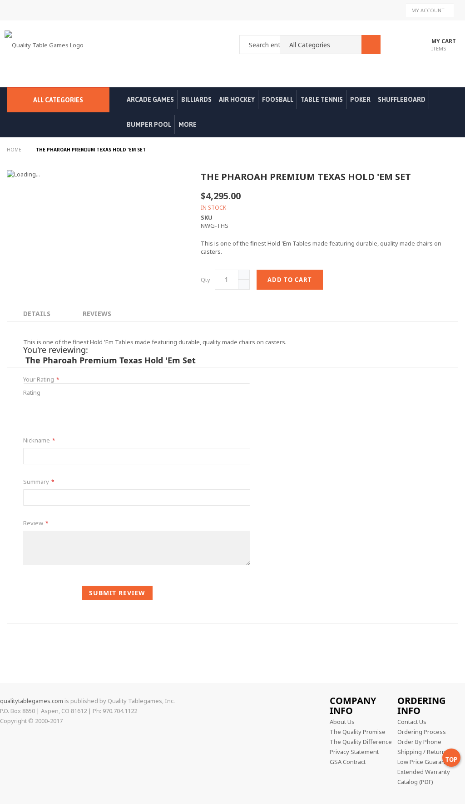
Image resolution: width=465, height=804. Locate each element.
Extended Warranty (423, 772)
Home (15, 149)
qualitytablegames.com (31, 701)
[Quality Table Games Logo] (46, 54)
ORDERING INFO (421, 705)
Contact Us (411, 722)
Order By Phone (419, 742)
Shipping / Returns (423, 752)
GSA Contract (348, 762)
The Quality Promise (358, 732)
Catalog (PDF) (415, 782)
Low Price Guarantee (425, 762)
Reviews (97, 313)
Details (36, 313)
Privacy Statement (354, 752)
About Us (342, 722)
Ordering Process (421, 732)
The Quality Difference (361, 742)
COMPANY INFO (353, 705)
